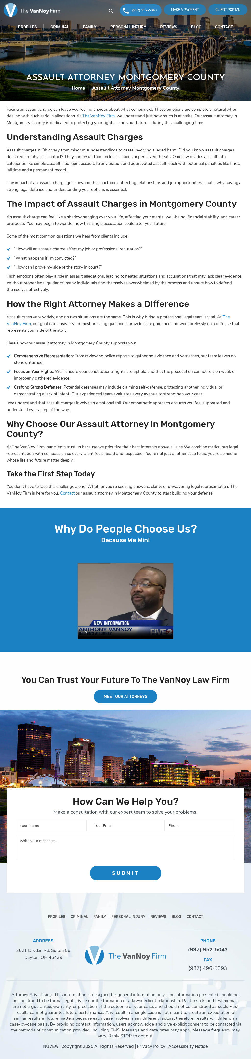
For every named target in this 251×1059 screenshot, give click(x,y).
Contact (224, 27)
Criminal (59, 27)
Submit (125, 873)
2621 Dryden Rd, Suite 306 (43, 950)
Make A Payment (185, 10)
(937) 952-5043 (144, 10)
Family (90, 27)
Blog (196, 27)
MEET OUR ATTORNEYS (125, 696)
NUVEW (50, 1046)
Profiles (27, 27)
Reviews (168, 27)
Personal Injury (128, 27)
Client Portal (227, 10)
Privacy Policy (151, 1046)
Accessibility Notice (188, 1046)
